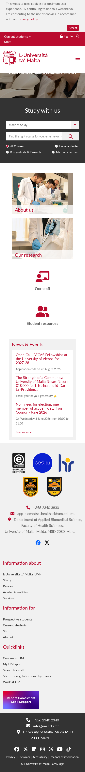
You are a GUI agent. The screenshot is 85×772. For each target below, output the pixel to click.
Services (8, 598)
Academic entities (15, 592)
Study (7, 580)
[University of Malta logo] (25, 60)
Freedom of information (64, 757)
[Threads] (51, 749)
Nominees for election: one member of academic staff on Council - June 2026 (39, 408)
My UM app (11, 664)
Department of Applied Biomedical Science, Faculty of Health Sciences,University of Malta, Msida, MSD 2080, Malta (43, 525)
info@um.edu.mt (45, 725)
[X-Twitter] (46, 542)
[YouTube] (59, 749)
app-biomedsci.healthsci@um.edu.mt (45, 513)
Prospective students (17, 619)
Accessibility (39, 757)
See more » (23, 432)
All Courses (17, 146)
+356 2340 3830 (45, 507)
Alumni (8, 637)
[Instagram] (42, 749)
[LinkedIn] (34, 749)
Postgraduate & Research (25, 152)
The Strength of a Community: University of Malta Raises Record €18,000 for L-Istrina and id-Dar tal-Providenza (42, 383)
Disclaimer (23, 757)
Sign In (68, 36)
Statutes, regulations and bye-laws (27, 676)
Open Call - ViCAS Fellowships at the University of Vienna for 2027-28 (41, 358)
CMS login (58, 764)
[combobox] (42, 143)
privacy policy (28, 19)
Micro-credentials (66, 152)
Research (9, 586)
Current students (16, 36)
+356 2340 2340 (45, 719)
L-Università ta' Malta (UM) (22, 574)
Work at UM (11, 682)
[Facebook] (38, 542)
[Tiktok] (68, 749)
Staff (8, 41)
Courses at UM (13, 658)
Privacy (10, 757)
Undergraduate (68, 146)
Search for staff (14, 670)
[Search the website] (77, 36)
